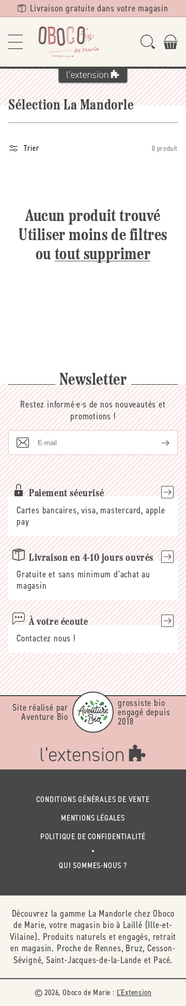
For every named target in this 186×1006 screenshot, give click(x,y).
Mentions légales (93, 817)
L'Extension (134, 992)
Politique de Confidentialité (93, 836)
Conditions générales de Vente (92, 799)
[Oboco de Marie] (68, 41)
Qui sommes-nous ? (93, 865)
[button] (15, 42)
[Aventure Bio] (93, 712)
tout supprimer (102, 255)
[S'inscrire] (157, 442)
